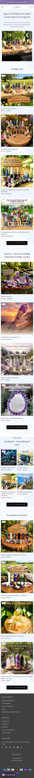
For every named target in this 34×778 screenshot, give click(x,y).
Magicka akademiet (8, 700)
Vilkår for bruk (6, 733)
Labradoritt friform (22, 468)
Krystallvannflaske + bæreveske (9, 378)
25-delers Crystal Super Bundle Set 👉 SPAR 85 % (14, 595)
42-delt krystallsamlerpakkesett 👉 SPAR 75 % (13, 555)
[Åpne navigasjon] (2, 7)
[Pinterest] (14, 747)
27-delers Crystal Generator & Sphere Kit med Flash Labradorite (8, 493)
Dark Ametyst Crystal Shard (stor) (10, 337)
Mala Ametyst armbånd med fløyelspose (12, 418)
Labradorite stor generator (24, 492)
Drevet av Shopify (17, 760)
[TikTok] (21, 747)
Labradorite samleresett (7, 468)
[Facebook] (2, 747)
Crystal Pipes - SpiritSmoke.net (11, 712)
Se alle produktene (17, 243)
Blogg (3, 709)
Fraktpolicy (5, 724)
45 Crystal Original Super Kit (8, 108)
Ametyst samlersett (6, 296)
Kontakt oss (5, 721)
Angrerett (5, 727)
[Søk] (29, 7)
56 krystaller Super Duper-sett (9, 149)
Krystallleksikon (6, 703)
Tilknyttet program (7, 706)
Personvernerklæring (8, 730)
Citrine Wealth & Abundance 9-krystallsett (12, 636)
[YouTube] (17, 747)
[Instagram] (10, 747)
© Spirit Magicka (17, 758)
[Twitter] (6, 747)
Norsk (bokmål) (16, 754)
